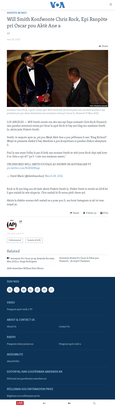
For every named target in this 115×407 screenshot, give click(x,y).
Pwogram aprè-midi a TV (19, 309)
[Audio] (44, 403)
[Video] (69, 403)
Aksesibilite (13, 361)
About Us (11, 327)
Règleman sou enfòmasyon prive (23, 396)
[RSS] (30, 290)
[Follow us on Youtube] (24, 290)
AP (8, 33)
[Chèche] (94, 403)
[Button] (103, 46)
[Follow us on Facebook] (10, 290)
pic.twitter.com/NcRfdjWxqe (23, 168)
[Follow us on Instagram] (51, 290)
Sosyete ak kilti (17, 13)
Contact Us (64, 327)
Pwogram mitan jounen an (20, 344)
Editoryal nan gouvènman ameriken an (26, 379)
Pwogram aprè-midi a (70, 344)
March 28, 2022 (54, 176)
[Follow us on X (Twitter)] (16, 290)
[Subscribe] (44, 290)
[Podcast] (37, 290)
